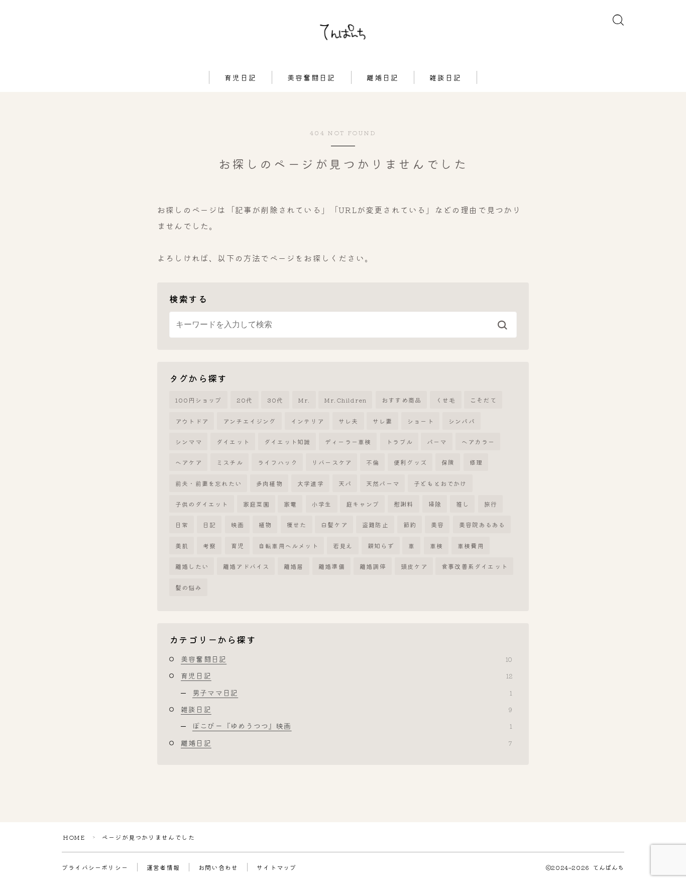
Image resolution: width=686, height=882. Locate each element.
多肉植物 (269, 483)
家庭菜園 (256, 504)
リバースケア (332, 462)
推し (462, 504)
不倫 (372, 462)
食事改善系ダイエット (474, 566)
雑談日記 (445, 77)
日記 (209, 524)
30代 (275, 400)
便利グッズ (410, 462)
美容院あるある (482, 524)
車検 (436, 545)
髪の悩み (188, 587)
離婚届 (294, 566)
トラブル (399, 441)
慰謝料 (404, 504)
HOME (74, 837)
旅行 (490, 504)
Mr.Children (345, 400)
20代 (245, 400)
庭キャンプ (362, 504)
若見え (343, 545)
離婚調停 (373, 566)
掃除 (434, 504)
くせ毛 (446, 400)
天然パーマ (382, 483)
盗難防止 (375, 524)
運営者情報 (163, 867)
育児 (237, 545)
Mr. (304, 400)
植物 (265, 524)
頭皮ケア (414, 566)
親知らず (381, 545)
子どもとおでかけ (440, 483)
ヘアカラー (478, 441)
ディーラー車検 (348, 441)
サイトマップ (276, 867)
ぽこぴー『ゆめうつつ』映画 (352, 726)
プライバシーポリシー (95, 867)
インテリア (307, 421)
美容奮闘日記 (311, 77)
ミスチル (229, 462)
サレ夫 (348, 421)
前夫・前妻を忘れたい (208, 483)
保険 (447, 462)
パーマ (437, 441)
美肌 (181, 545)
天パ (345, 483)
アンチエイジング (249, 421)
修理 (476, 462)
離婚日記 (383, 77)
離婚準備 (331, 566)
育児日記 (240, 77)
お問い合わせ (218, 867)
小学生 (322, 504)
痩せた (297, 524)
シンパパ (461, 421)
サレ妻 (383, 421)
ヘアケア (188, 462)
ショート (420, 421)
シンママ (188, 441)
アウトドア (191, 421)
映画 (237, 524)
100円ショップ (198, 400)
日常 (181, 524)
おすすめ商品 (401, 400)
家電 (290, 504)
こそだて (483, 400)
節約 (409, 524)
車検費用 (471, 545)
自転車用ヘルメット (288, 545)
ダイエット (233, 441)
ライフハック (277, 462)
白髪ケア (334, 524)
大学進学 (310, 483)
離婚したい (191, 566)
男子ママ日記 (352, 693)
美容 (437, 524)
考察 (209, 545)
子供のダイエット (201, 504)
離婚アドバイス (246, 566)
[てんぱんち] (343, 33)
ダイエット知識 (287, 441)
